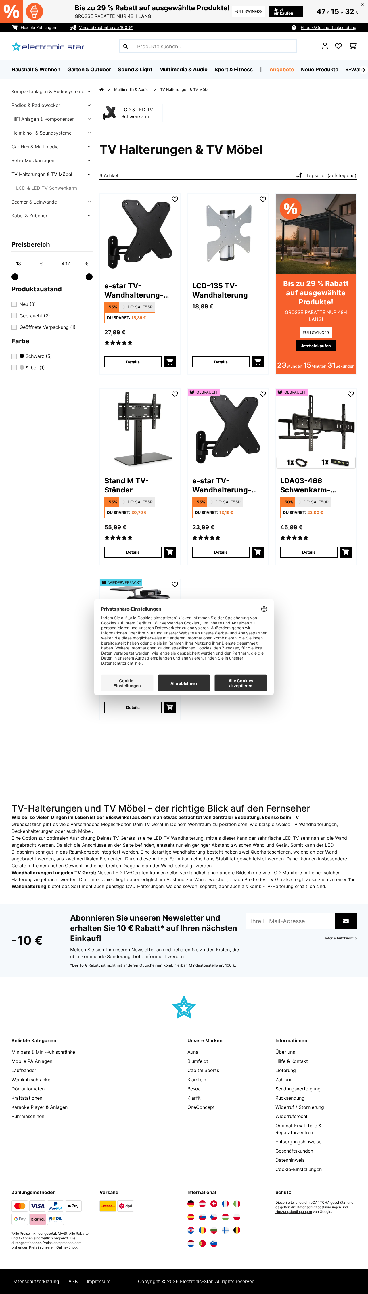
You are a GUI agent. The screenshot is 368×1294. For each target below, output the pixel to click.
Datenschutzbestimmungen (319, 1207)
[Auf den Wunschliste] (175, 199)
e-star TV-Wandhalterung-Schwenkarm (133, 290)
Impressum (98, 1281)
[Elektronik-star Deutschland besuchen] (190, 1203)
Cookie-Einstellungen (298, 1169)
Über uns (285, 1052)
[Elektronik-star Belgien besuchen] (236, 1230)
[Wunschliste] (338, 46)
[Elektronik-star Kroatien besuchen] (190, 1230)
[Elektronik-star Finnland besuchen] (225, 1230)
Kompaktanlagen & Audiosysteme (48, 91)
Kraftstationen (27, 1098)
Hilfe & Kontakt (291, 1061)
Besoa (194, 1089)
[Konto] (325, 46)
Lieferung (285, 1070)
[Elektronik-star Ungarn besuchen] (225, 1217)
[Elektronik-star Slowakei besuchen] (202, 1217)
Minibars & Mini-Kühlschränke (43, 1052)
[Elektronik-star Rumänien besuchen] (202, 1230)
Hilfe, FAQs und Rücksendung (328, 27)
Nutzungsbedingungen (293, 1212)
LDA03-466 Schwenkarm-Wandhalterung (308, 485)
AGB (73, 1281)
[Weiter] (363, 70)
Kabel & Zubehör (29, 215)
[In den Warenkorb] (170, 361)
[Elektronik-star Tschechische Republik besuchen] (213, 1217)
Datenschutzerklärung (35, 1281)
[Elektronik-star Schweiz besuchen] (213, 1203)
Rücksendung (289, 1098)
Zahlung (284, 1079)
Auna (192, 1052)
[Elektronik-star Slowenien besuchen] (213, 1243)
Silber (34, 367)
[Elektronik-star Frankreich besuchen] (225, 1203)
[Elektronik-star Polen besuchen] (236, 1217)
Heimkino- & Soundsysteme (42, 133)
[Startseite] (106, 89)
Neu (28, 304)
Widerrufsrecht (291, 1116)
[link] (140, 234)
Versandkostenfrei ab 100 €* (106, 27)
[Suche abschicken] (125, 46)
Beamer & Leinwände (34, 202)
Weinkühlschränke (31, 1079)
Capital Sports (203, 1070)
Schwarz (38, 356)
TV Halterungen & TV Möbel (42, 174)
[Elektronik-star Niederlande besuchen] (190, 1243)
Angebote (281, 69)
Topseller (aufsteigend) (331, 175)
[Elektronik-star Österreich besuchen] (202, 1203)
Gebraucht (35, 315)
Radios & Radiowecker (36, 105)
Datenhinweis (289, 1160)
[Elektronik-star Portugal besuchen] (202, 1243)
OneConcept (201, 1107)
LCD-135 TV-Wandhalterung (220, 290)
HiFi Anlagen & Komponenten (43, 119)
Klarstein (196, 1079)
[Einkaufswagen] (352, 46)
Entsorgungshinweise (298, 1142)
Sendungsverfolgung (298, 1089)
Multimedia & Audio (132, 89)
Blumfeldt (197, 1061)
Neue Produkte (319, 69)
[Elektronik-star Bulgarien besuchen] (213, 1230)
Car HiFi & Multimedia (35, 146)
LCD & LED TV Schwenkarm (46, 188)
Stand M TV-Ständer (126, 485)
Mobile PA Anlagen (32, 1061)
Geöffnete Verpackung (48, 327)
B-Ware (354, 69)
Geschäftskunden (294, 1151)
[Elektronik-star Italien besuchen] (236, 1203)
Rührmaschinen (28, 1116)
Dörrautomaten (28, 1089)
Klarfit (194, 1098)
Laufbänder (24, 1070)
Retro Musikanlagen (33, 160)
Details (133, 361)
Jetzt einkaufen (283, 11)
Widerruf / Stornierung (299, 1107)
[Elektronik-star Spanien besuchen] (190, 1217)
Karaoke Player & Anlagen (40, 1107)
